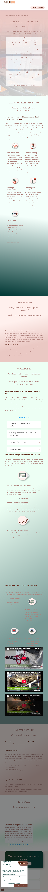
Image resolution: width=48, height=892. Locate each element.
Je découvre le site (24, 417)
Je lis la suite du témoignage (19, 844)
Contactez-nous (37, 7)
